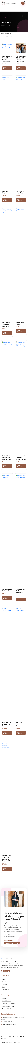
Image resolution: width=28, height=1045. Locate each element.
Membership (5, 998)
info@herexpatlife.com (9, 1024)
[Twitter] (7, 971)
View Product (5, 68)
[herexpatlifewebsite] (9, 3)
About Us (4, 981)
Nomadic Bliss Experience (9, 1009)
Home (2, 25)
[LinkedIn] (5, 971)
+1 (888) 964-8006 (8, 1022)
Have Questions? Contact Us (12, 943)
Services (4, 984)
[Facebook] (1, 971)
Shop (3, 987)
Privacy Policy (4, 1042)
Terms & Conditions (14, 1042)
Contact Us (5, 989)
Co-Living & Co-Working (8, 1003)
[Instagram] (3, 971)
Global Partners (6, 1001)
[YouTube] (9, 971)
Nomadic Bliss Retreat (8, 1006)
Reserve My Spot (8, 940)
